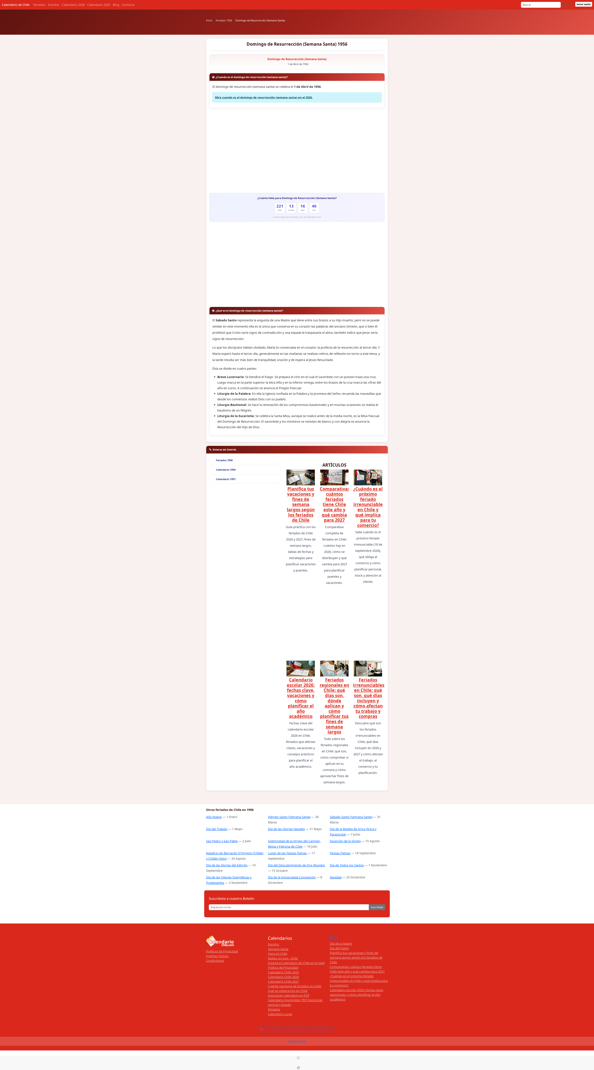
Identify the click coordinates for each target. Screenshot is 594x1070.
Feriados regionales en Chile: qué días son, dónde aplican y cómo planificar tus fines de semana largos (334, 706)
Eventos (53, 5)
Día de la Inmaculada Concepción (292, 877)
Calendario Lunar (280, 1014)
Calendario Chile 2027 (283, 981)
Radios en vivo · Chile (283, 958)
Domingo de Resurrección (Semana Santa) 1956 (297, 44)
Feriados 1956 (224, 460)
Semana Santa (278, 949)
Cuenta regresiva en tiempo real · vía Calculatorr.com (297, 217)
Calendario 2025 (98, 5)
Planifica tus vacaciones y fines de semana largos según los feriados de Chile (301, 504)
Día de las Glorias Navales (286, 829)
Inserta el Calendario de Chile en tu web (296, 963)
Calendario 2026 (73, 5)
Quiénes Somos (217, 956)
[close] (298, 1058)
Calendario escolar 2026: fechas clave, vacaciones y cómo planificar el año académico (301, 698)
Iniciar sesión (584, 4)
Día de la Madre (341, 943)
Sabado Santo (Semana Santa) (351, 817)
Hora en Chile (277, 954)
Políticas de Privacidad (222, 951)
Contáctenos (215, 960)
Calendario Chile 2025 (283, 972)
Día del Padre (339, 948)
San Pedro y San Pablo (222, 841)
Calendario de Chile (16, 5)
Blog (116, 5)
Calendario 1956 (226, 469)
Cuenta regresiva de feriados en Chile (294, 986)
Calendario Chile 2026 (283, 977)
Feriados (39, 5)
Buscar (568, 5)
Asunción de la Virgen (345, 841)
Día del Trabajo (216, 829)
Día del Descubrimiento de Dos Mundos (296, 865)
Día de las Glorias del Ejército (227, 865)
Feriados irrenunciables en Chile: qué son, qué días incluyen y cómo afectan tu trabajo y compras (368, 698)
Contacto (128, 5)
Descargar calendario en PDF (288, 995)
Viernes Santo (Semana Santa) (289, 817)
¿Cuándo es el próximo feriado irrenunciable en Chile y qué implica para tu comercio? (368, 507)
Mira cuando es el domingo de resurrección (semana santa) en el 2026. (264, 97)
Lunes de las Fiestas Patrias (287, 853)
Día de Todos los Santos (347, 865)
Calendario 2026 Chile (297, 1041)
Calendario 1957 (226, 479)
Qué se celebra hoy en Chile (288, 991)
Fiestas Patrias (340, 853)
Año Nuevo (214, 817)
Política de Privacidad (283, 967)
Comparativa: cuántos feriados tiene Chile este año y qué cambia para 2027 (334, 504)
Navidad (336, 877)
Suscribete (377, 907)
